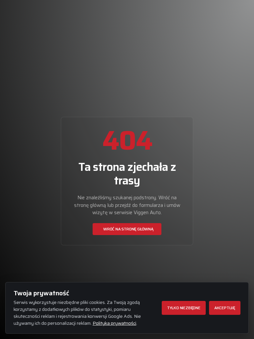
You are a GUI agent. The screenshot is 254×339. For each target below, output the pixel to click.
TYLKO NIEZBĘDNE (183, 308)
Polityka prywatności (114, 323)
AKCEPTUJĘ (224, 308)
